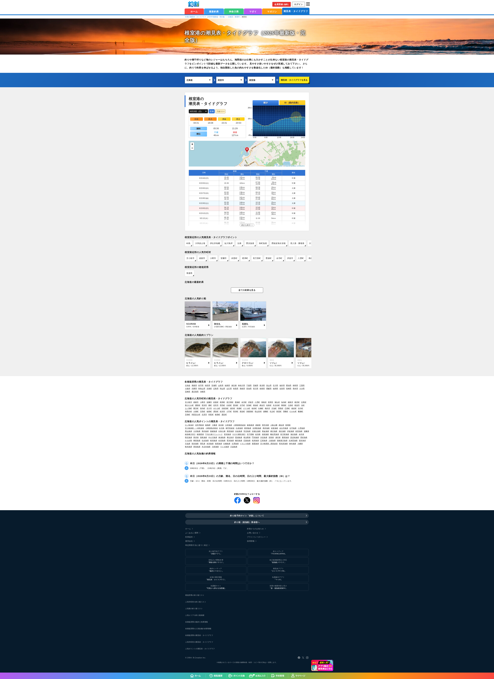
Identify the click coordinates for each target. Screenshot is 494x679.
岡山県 (222, 388)
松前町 (269, 405)
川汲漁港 (233, 447)
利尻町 (211, 414)
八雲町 (301, 258)
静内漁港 (292, 444)
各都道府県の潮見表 (193, 635)
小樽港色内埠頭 (212, 428)
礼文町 (272, 411)
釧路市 (290, 402)
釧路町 (217, 414)
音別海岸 (302, 440)
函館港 (258, 425)
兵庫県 (194, 388)
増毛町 (222, 405)
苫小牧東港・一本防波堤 (194, 428)
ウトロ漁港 (224, 447)
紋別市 (222, 411)
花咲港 (271, 437)
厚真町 (280, 408)
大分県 (302, 388)
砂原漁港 (221, 440)
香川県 (255, 388)
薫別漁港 (238, 440)
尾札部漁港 (283, 444)
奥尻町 (279, 411)
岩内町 (202, 408)
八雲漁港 (301, 428)
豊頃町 (235, 405)
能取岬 (207, 425)
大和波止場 (200, 243)
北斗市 (209, 408)
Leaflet (280, 166)
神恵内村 (188, 411)
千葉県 (249, 385)
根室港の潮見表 (203, 33)
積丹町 (297, 402)
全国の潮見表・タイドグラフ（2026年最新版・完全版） (205, 17)
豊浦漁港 (238, 437)
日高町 (202, 411)
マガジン (272, 11)
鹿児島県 (195, 392)
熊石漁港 (188, 437)
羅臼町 (196, 408)
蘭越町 (300, 411)
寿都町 (239, 408)
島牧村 (264, 402)
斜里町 (234, 258)
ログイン (298, 4)
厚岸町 (235, 411)
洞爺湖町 (249, 411)
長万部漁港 (284, 434)
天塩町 (274, 408)
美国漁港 (265, 434)
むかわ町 (293, 411)
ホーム (194, 11)
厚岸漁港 (266, 428)
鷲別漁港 (230, 440)
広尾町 (303, 402)
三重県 (302, 385)
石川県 (275, 385)
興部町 (283, 405)
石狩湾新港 (199, 425)
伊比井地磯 (215, 243)
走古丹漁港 (283, 428)
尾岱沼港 (265, 425)
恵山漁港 (188, 431)
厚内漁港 (205, 431)
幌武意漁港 (274, 434)
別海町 (249, 405)
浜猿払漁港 (256, 431)
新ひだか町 (189, 405)
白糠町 (260, 408)
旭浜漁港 (293, 434)
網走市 (262, 405)
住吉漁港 (205, 440)
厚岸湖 (196, 437)
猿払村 (277, 402)
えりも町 (246, 408)
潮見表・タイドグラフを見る (294, 80)
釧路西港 (200, 434)
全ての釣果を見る (247, 290)
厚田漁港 (230, 431)
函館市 (202, 258)
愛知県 (288, 385)
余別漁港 (210, 444)
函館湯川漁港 (282, 440)
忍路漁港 (247, 440)
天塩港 (187, 444)
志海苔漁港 (293, 440)
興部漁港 (196, 440)
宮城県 (214, 385)
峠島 (188, 243)
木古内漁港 (206, 447)
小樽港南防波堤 (239, 425)
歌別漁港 (195, 444)
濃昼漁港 (255, 444)
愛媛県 (269, 388)
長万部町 (257, 258)
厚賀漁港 (196, 447)
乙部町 (287, 408)
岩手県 (201, 385)
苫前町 (187, 414)
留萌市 (270, 402)
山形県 (220, 385)
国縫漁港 (213, 431)
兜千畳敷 (250, 434)
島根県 (242, 388)
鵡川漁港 (273, 431)
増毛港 (202, 444)
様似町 (255, 405)
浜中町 (300, 408)
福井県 (282, 385)
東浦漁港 (221, 437)
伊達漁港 (290, 431)
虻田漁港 (298, 431)
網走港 (281, 425)
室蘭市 (224, 258)
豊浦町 (269, 258)
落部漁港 (218, 444)
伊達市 (290, 258)
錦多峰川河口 (190, 434)
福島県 (227, 385)
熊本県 (295, 388)
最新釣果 (214, 11)
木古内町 (276, 405)
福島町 (209, 411)
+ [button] (192, 144)
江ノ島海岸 (189, 425)
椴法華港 (247, 437)
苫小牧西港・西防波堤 (269, 444)
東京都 (234, 385)
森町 (210, 405)
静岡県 (295, 385)
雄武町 (294, 408)
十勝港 (214, 425)
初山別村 (258, 411)
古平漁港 (292, 428)
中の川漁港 (212, 437)
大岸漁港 (196, 431)
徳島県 (262, 388)
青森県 (189, 273)
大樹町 (196, 411)
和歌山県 (201, 388)
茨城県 (255, 385)
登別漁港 (227, 434)
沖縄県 (202, 392)
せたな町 (216, 408)
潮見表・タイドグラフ (296, 11)
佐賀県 (282, 388)
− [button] (192, 148)
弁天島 (221, 428)
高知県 (249, 388)
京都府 (209, 388)
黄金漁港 (265, 431)
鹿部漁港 (285, 437)
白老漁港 (239, 428)
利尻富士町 (196, 414)
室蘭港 (306, 431)
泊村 (303, 405)
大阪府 (187, 388)
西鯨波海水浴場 (279, 243)
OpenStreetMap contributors (295, 166)
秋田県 (207, 385)
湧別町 (216, 411)
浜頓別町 (225, 408)
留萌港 (288, 425)
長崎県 (288, 388)
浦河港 (278, 437)
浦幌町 (265, 411)
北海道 (230, 17)
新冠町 (242, 411)
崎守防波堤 (230, 428)
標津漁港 (247, 428)
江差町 (290, 405)
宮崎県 (187, 392)
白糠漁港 (226, 444)
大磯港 (300, 444)
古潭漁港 (235, 444)
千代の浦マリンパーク (214, 434)
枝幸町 (254, 408)
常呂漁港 (247, 431)
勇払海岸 (230, 437)
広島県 (216, 388)
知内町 (283, 402)
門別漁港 (255, 437)
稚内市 (267, 408)
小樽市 (213, 258)
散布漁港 (188, 447)
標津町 (245, 258)
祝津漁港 (255, 440)
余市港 (301, 434)
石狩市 (216, 405)
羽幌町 (285, 411)
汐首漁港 (263, 437)
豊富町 (224, 414)
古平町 (242, 405)
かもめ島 (188, 440)
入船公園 (273, 425)
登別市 (204, 405)
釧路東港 (250, 425)
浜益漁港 (238, 431)
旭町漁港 (263, 243)
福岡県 (275, 388)
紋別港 (258, 434)
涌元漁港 (282, 431)
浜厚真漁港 (257, 428)
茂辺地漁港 (294, 437)
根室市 (237, 17)
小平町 (229, 411)
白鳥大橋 (221, 431)
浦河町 (232, 408)
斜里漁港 (274, 428)
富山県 (269, 385)
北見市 (204, 414)
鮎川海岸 (229, 243)
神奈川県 (234, 11)
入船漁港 (272, 440)
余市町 (279, 258)
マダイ (253, 11)
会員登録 (282, 4)
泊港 (239, 243)
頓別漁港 (213, 440)
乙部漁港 (263, 440)
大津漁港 (228, 425)
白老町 (229, 405)
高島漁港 (203, 437)
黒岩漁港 (303, 437)
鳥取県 (235, 388)
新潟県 (262, 385)
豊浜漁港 (250, 243)
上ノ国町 (188, 408)
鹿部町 (197, 405)
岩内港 (221, 425)
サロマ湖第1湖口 (238, 434)
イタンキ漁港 (245, 444)
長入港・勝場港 (297, 243)
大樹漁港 (215, 447)
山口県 (229, 388)
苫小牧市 (190, 258)
